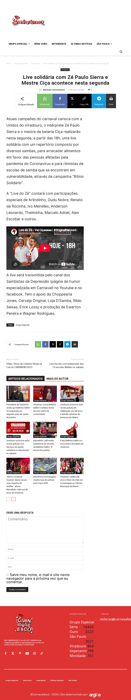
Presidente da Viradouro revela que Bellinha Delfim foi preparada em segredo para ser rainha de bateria (18, 411)
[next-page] (13, 499)
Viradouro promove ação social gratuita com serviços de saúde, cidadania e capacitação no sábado (17, 447)
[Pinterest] (20, 653)
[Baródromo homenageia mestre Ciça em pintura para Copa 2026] (45, 466)
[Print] (75, 344)
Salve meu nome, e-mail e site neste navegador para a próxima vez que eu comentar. (38, 578)
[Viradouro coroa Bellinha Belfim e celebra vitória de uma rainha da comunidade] (45, 394)
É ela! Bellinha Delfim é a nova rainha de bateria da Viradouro (71, 443)
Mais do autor (57, 378)
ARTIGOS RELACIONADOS (25, 378)
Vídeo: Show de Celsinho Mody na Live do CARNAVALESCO (24, 365)
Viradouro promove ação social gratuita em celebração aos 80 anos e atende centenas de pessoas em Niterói (71, 411)
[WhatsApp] (38, 344)
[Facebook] (45, 344)
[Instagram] (34, 653)
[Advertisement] (87, 17)
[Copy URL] (60, 344)
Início (8, 63)
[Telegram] (67, 344)
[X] (53, 344)
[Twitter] (12, 653)
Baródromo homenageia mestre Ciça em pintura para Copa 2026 (44, 480)
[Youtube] (27, 653)
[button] (121, 51)
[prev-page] (8, 499)
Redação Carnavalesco (54, 89)
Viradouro (35, 63)
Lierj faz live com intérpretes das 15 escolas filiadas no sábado (66, 365)
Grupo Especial (21, 63)
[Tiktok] (41, 653)
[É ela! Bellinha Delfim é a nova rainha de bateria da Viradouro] (72, 430)
